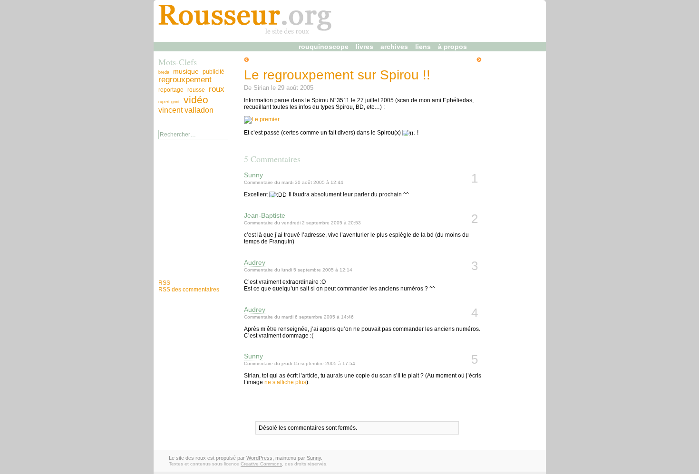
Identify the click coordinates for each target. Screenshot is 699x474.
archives (394, 46)
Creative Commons (261, 463)
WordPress (259, 458)
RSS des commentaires (188, 289)
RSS (164, 283)
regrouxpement (185, 79)
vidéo (196, 100)
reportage (171, 90)
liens (423, 46)
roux (216, 89)
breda (163, 72)
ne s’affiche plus (285, 382)
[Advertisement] (186, 221)
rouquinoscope (324, 46)
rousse (196, 90)
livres (364, 46)
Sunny (253, 175)
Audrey (254, 262)
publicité (213, 71)
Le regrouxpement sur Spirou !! (337, 75)
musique (186, 71)
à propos (452, 46)
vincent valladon (186, 110)
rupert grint (169, 101)
